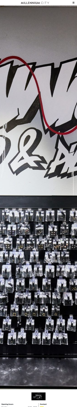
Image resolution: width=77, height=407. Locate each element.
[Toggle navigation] (73, 2)
